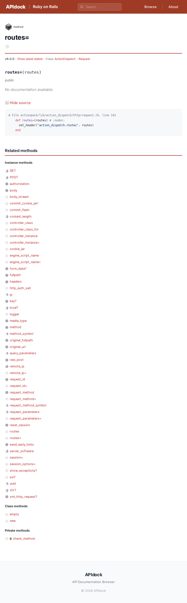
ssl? (12, 477)
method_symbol (21, 333)
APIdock (16, 7)
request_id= (18, 386)
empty (14, 514)
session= (16, 457)
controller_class (21, 223)
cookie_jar (17, 249)
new (13, 521)
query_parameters (23, 353)
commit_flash (19, 210)
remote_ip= (18, 373)
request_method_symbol (28, 405)
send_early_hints (22, 444)
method (15, 327)
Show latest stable (30, 59)
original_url (18, 347)
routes (14, 431)
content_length (21, 216)
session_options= (23, 464)
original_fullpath (21, 340)
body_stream (19, 197)
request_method (22, 392)
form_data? (18, 268)
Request (84, 59)
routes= (15, 438)
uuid (13, 483)
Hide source (20, 102)
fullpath (15, 275)
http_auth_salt (20, 288)
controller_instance (23, 236)
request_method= (23, 399)
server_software (22, 451)
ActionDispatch (65, 59)
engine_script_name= (25, 262)
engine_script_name (24, 255)
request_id (17, 379)
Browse (150, 7)
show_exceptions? (23, 470)
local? (14, 307)
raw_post (17, 360)
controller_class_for (24, 229)
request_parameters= (25, 418)
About (173, 7)
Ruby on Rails (45, 6)
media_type (18, 321)
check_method (24, 538)
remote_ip (17, 366)
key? (13, 301)
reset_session (20, 425)
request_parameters (24, 412)
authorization (19, 184)
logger (14, 314)
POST (14, 177)
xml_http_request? (23, 496)
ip (11, 295)
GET (13, 170)
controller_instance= (24, 242)
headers (16, 281)
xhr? (13, 490)
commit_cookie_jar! (24, 203)
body (13, 190)
